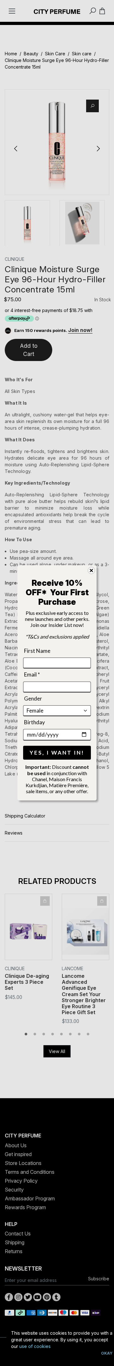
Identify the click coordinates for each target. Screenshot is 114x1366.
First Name (37, 650)
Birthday (34, 722)
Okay (106, 1353)
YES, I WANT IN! (57, 753)
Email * (32, 674)
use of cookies (35, 1346)
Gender (33, 698)
